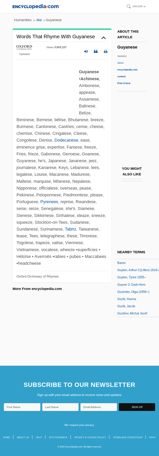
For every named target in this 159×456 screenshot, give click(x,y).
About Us (23, 437)
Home (6, 437)
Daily (152, 437)
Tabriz (70, 229)
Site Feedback (58, 437)
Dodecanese (66, 140)
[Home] (36, 6)
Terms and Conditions (128, 437)
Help (39, 437)
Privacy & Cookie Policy (90, 437)
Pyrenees (49, 201)
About (127, 70)
